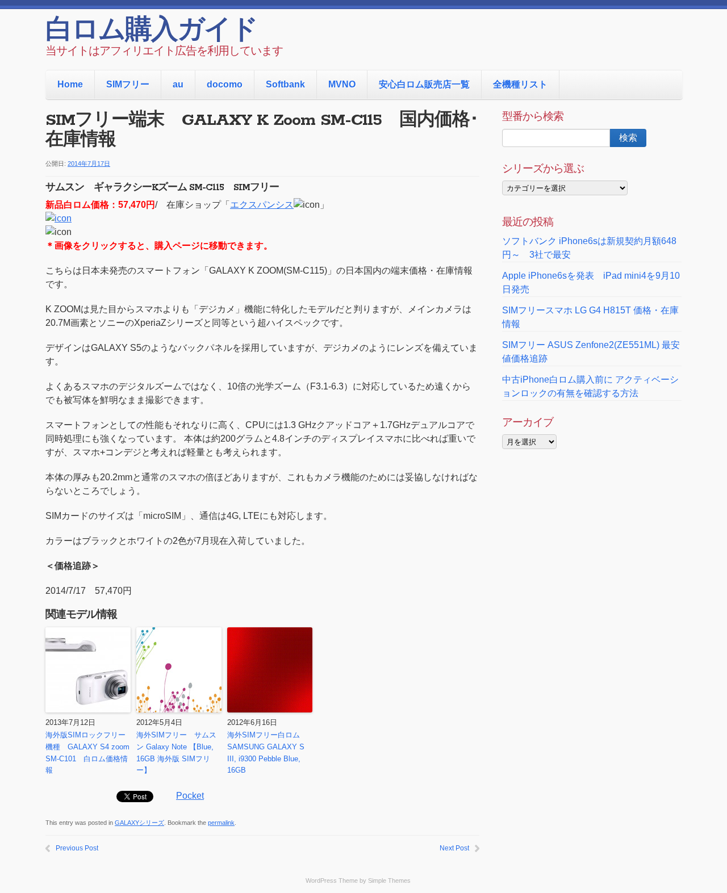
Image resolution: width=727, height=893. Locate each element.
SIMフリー (127, 84)
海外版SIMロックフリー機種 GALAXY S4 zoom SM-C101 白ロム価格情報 (87, 752)
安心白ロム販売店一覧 (424, 84)
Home (70, 84)
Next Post (454, 848)
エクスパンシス (262, 204)
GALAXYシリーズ (139, 822)
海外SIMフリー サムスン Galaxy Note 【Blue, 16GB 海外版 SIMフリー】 (176, 752)
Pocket (190, 795)
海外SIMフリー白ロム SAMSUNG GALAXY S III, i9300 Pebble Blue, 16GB (267, 752)
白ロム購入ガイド (151, 31)
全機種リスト (520, 84)
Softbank (285, 84)
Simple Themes (389, 880)
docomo (225, 84)
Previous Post (77, 848)
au (178, 84)
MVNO (342, 84)
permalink (221, 822)
